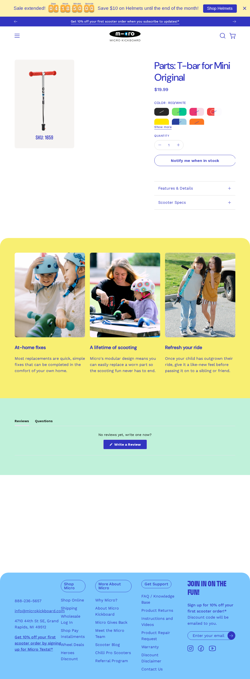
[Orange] (196, 122)
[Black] (161, 111)
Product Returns (157, 610)
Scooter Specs (172, 202)
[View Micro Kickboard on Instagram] (190, 648)
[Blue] (179, 122)
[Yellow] (161, 122)
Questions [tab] (44, 422)
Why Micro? (106, 600)
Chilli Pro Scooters (113, 652)
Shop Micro (69, 586)
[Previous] (15, 21)
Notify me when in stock (195, 160)
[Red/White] (214, 111)
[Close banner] (245, 8)
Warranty (150, 647)
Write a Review (130, 445)
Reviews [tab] (22, 422)
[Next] (234, 21)
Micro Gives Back (111, 622)
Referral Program (111, 660)
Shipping (69, 608)
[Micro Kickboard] (125, 35)
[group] (125, 21)
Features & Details (175, 188)
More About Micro (109, 586)
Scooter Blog (107, 644)
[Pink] (196, 111)
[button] (222, 35)
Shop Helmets (220, 8)
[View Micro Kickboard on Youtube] (212, 648)
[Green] (179, 111)
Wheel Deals (72, 644)
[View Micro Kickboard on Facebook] (201, 648)
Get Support (156, 584)
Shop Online (72, 600)
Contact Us (152, 669)
